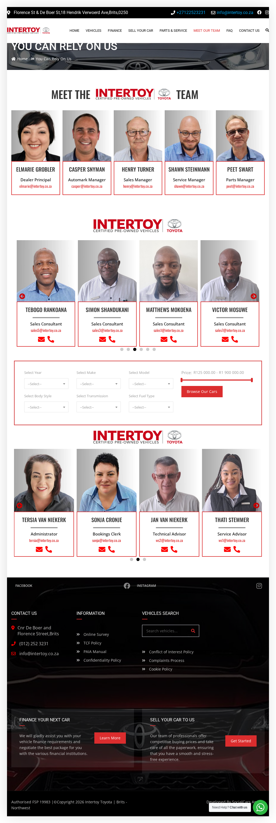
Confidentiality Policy (101, 660)
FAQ (229, 31)
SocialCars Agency (248, 801)
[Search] (193, 631)
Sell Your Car (140, 31)
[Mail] (41, 340)
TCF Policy (91, 642)
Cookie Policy (160, 669)
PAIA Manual (94, 651)
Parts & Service (173, 31)
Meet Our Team (207, 31)
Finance (115, 31)
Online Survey (95, 634)
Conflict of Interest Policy (171, 651)
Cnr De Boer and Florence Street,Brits (38, 631)
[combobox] (46, 383)
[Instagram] (267, 12)
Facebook (23, 585)
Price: (186, 372)
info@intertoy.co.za (39, 654)
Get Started (241, 740)
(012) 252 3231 (34, 644)
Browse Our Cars (202, 391)
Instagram (146, 585)
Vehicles (93, 31)
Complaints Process (166, 660)
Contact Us (249, 31)
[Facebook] (259, 12)
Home (74, 31)
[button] (121, 349)
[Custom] (50, 340)
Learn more (110, 737)
